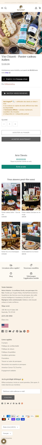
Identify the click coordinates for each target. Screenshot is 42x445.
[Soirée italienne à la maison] (31, 236)
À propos (5, 343)
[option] (21, 33)
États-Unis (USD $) (9, 427)
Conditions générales (8, 355)
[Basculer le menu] (2, 8)
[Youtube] (10, 331)
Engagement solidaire (9, 371)
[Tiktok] (13, 331)
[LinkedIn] (21, 331)
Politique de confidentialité (10, 346)
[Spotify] (24, 331)
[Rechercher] (6, 8)
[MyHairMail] (21, 8)
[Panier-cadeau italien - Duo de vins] (11, 196)
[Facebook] (3, 331)
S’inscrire (8, 397)
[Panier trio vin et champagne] (11, 236)
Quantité (4, 120)
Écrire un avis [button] (21, 167)
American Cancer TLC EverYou (11, 367)
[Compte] (35, 8)
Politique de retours (8, 349)
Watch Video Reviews (17, 93)
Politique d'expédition (9, 352)
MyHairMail (9, 438)
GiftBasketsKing (9, 84)
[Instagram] (6, 331)
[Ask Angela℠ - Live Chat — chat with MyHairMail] (3, 441)
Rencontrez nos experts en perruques (14, 364)
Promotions (5, 358)
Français (5, 433)
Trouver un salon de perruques (11, 361)
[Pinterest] (17, 331)
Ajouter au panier (21, 133)
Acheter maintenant (21, 139)
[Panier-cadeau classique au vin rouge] (31, 196)
